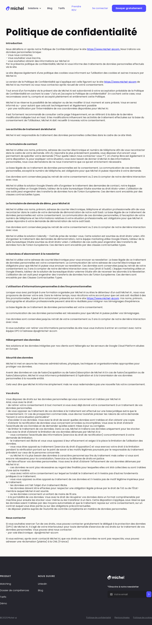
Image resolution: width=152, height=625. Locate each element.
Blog (40, 590)
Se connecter (100, 8)
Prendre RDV (76, 8)
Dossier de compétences (14, 590)
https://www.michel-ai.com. (103, 49)
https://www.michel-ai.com (120, 82)
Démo (3, 603)
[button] (34, 8)
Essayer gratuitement (129, 8)
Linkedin (42, 584)
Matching (5, 584)
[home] (15, 8)
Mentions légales (122, 617)
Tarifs (3, 597)
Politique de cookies (142, 617)
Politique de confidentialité (98, 617)
